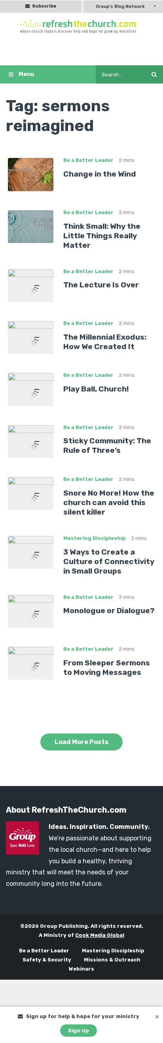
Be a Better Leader (88, 160)
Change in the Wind (99, 174)
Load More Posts (81, 742)
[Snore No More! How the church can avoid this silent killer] (30, 493)
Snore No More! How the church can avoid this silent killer (108, 502)
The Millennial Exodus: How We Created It (104, 341)
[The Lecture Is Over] (30, 285)
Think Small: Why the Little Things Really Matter (101, 236)
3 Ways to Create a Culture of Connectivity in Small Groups (108, 561)
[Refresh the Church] (81, 26)
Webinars (81, 969)
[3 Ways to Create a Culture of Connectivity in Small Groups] (30, 552)
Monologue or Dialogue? (109, 610)
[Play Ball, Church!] (30, 389)
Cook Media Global (99, 935)
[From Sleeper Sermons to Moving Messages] (30, 663)
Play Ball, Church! (96, 388)
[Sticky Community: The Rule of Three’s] (30, 441)
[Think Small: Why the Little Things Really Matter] (30, 226)
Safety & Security (47, 960)
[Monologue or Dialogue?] (30, 610)
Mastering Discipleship (94, 538)
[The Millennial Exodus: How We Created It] (30, 337)
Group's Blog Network (120, 6)
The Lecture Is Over (101, 284)
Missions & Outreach (112, 960)
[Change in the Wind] (30, 174)
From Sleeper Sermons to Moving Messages (106, 667)
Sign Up (78, 1031)
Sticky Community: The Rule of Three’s (107, 445)
